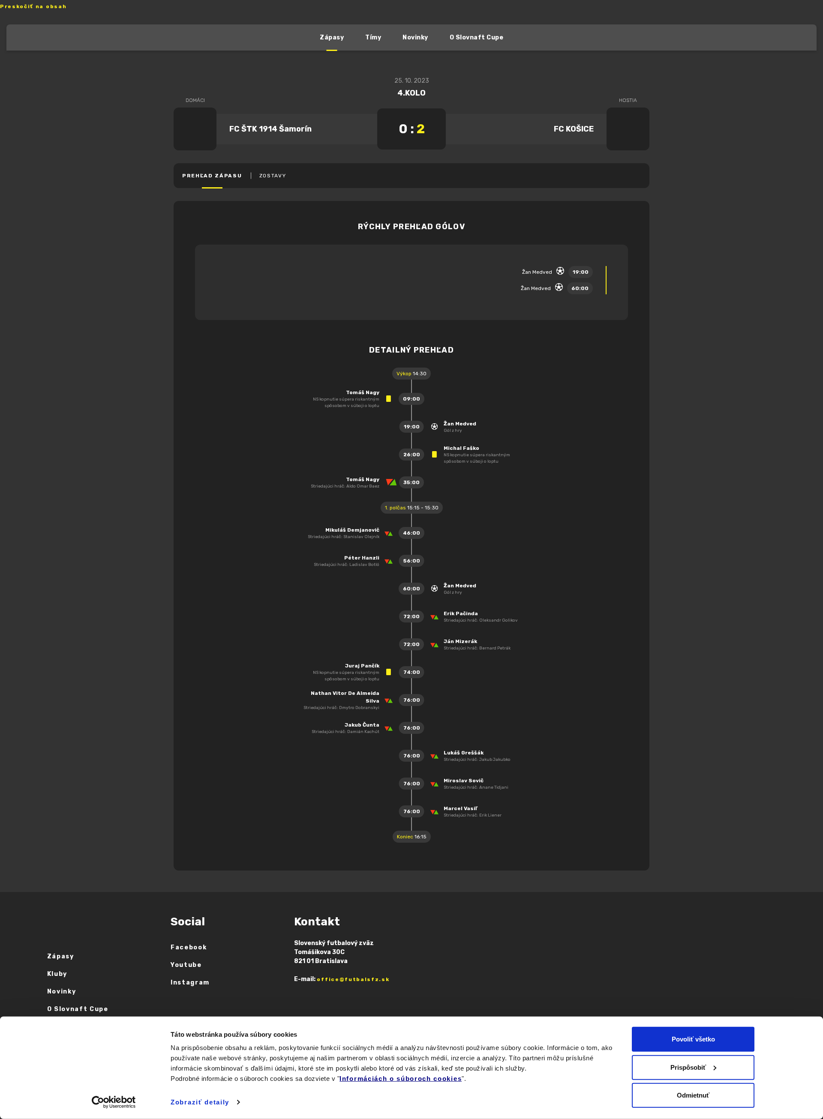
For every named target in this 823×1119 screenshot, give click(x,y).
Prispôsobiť (688, 1067)
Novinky (415, 37)
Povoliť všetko (693, 1039)
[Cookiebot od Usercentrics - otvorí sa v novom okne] (113, 1102)
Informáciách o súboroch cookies (400, 1078)
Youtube (186, 965)
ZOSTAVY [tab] (272, 176)
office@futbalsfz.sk (353, 979)
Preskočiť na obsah (33, 6)
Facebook (189, 947)
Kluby (57, 974)
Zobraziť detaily (200, 1102)
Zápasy (332, 37)
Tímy (373, 37)
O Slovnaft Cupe (477, 37)
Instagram (190, 982)
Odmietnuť (693, 1095)
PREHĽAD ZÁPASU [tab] (212, 176)
